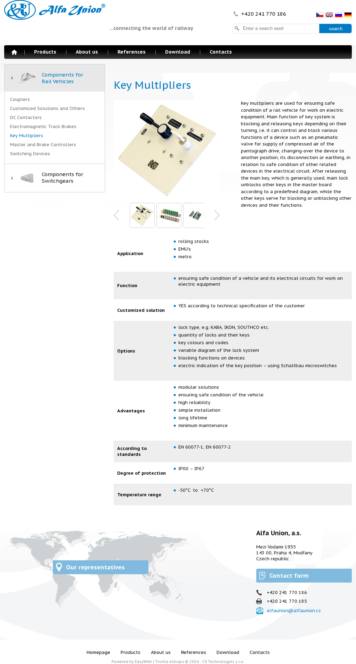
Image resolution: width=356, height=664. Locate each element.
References (132, 52)
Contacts (221, 52)
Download (177, 52)
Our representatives (95, 567)
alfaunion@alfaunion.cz (294, 611)
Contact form (289, 575)
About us (87, 52)
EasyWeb (143, 661)
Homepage (14, 52)
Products (45, 52)
